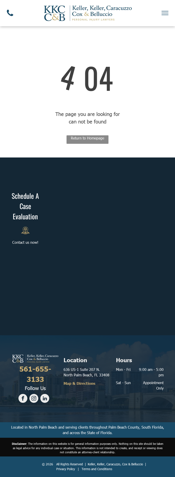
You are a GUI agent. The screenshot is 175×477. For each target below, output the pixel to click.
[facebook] (22, 399)
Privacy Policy (65, 469)
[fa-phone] (10, 17)
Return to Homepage (87, 138)
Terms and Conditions (97, 469)
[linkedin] (44, 399)
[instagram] (33, 399)
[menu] (165, 13)
